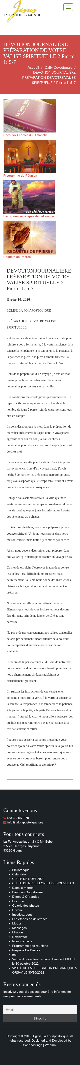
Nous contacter (23, 941)
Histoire (17, 910)
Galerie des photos (25, 905)
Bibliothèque (21, 870)
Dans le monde (23, 887)
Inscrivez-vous (22, 914)
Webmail (51, 1045)
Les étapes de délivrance (30, 919)
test (14, 954)
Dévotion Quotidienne (27, 892)
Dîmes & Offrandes (25, 896)
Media (16, 923)
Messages (19, 928)
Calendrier (19, 874)
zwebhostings (32, 1045)
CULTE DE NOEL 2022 (28, 879)
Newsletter (19, 937)
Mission (17, 932)
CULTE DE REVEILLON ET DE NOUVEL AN (43, 883)
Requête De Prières (26, 950)
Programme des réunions (30, 945)
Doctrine (18, 901)
